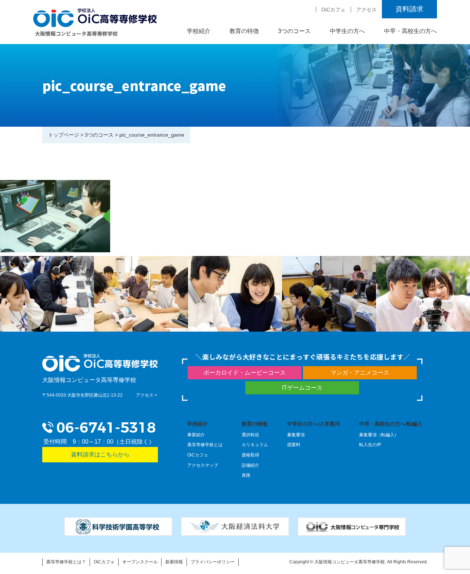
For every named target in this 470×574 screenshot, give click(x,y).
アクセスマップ (202, 465)
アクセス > (146, 395)
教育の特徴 (254, 424)
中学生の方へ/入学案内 (313, 424)
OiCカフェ (333, 9)
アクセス (366, 9)
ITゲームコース (302, 388)
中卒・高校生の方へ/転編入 (390, 424)
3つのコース (99, 135)
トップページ (63, 135)
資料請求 (409, 9)
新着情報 (174, 561)
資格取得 (250, 455)
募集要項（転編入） (379, 434)
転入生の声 (370, 444)
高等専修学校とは (205, 444)
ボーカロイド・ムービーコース (244, 372)
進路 (246, 475)
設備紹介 (250, 465)
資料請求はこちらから (100, 454)
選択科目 (250, 434)
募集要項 (296, 434)
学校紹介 (197, 424)
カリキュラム (255, 444)
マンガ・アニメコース (359, 372)
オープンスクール (140, 561)
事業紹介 (196, 434)
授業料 (293, 444)
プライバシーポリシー (213, 561)
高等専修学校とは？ (66, 561)
